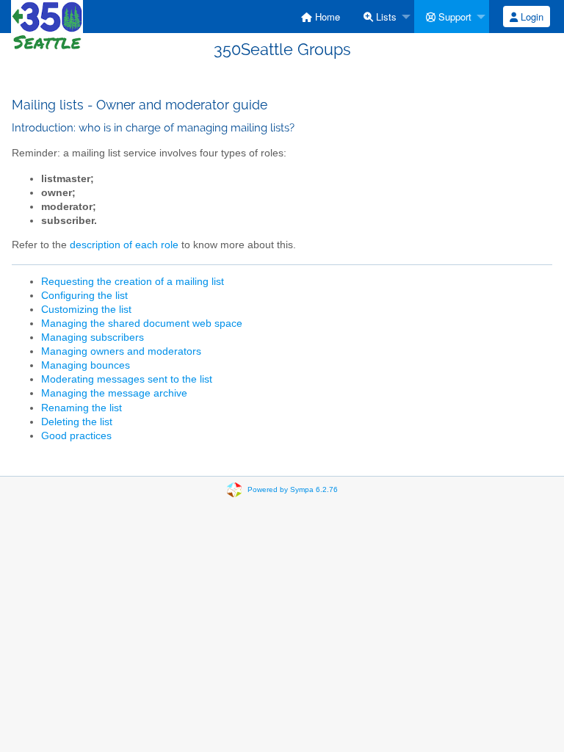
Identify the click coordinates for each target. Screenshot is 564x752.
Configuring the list (84, 295)
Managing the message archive (114, 393)
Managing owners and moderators (121, 351)
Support (453, 17)
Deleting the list (76, 421)
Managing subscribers (92, 337)
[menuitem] (320, 16)
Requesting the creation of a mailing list (132, 281)
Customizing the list (86, 309)
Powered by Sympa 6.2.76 (292, 489)
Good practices (76, 435)
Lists (385, 17)
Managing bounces (85, 365)
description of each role (124, 244)
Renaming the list (81, 407)
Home (326, 17)
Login (530, 17)
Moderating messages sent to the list (126, 379)
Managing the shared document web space (141, 323)
